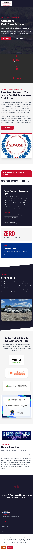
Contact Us (6, 38)
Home (2, 524)
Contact (3, 531)
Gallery (2, 529)
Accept (10, 547)
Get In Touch (6, 128)
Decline (4, 547)
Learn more (20, 544)
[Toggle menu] (30, 3)
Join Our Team (19, 38)
